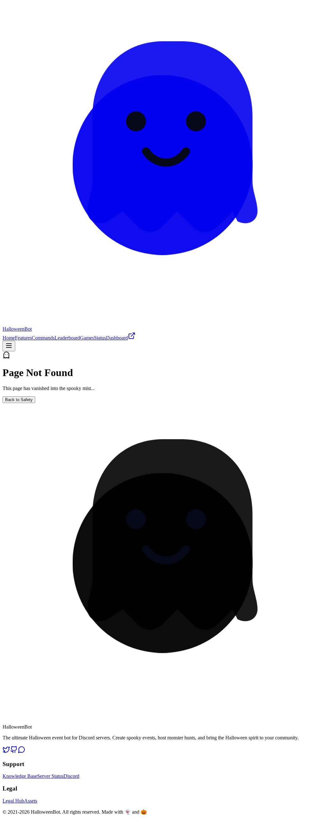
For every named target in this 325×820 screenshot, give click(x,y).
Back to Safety (19, 399)
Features (23, 338)
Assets (30, 800)
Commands (43, 338)
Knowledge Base (20, 776)
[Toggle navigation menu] (9, 346)
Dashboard (117, 338)
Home (9, 338)
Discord (71, 776)
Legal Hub (13, 800)
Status (100, 338)
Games (87, 338)
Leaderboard (67, 338)
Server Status (50, 776)
